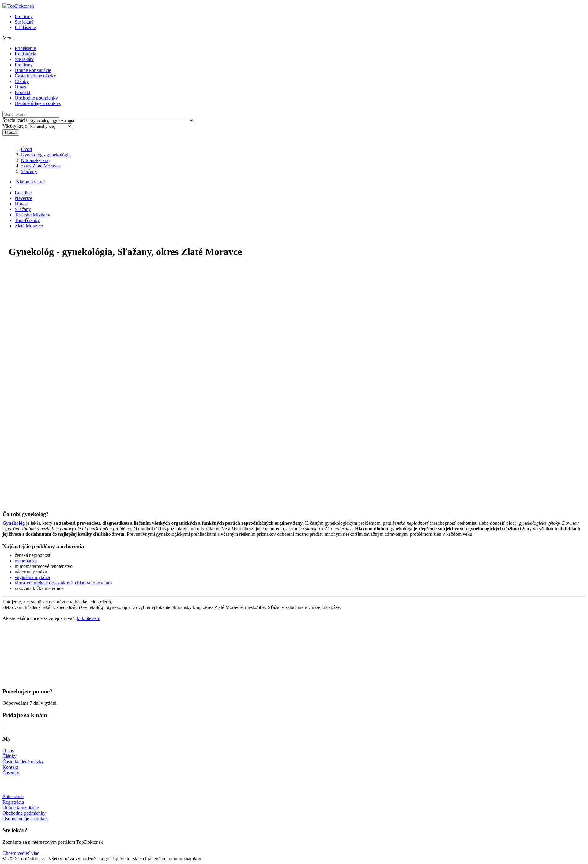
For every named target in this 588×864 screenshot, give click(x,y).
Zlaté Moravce (29, 225)
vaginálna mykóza (32, 577)
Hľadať (11, 132)
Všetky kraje (14, 126)
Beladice (23, 192)
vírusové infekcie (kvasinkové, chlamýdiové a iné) (63, 582)
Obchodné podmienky (36, 97)
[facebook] (3, 727)
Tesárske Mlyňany (32, 214)
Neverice (23, 198)
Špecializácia (15, 120)
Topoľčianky (27, 220)
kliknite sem (88, 618)
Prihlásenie (25, 27)
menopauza (26, 560)
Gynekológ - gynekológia (45, 154)
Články (22, 81)
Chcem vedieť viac (20, 853)
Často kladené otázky (35, 75)
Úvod (26, 149)
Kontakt (22, 92)
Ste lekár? (24, 21)
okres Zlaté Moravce (41, 165)
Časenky (10, 772)
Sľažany (29, 171)
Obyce (21, 203)
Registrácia (25, 53)
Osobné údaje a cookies (38, 103)
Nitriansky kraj (35, 160)
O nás (20, 86)
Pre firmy (24, 16)
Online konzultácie (33, 70)
